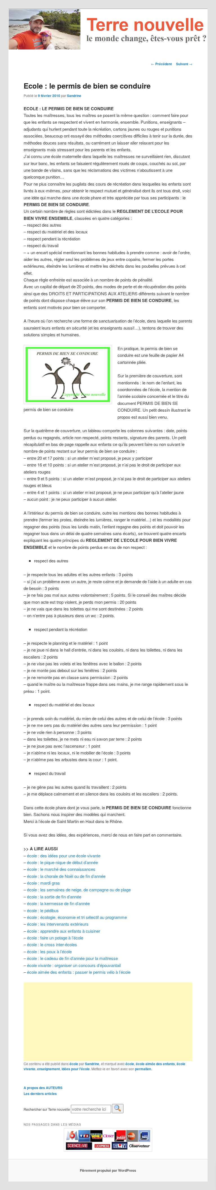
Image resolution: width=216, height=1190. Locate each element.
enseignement (48, 1068)
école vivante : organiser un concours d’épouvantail (74, 965)
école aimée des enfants (155, 1063)
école (73, 1063)
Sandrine (74, 95)
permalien (143, 1068)
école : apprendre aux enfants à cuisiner (63, 931)
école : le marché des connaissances (61, 869)
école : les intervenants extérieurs (58, 924)
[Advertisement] (108, 1021)
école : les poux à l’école (49, 951)
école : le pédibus (43, 910)
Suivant (184, 63)
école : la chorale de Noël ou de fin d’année (66, 876)
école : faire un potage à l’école (55, 938)
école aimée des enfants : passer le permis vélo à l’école (78, 972)
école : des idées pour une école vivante (63, 855)
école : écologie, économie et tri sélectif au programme (77, 917)
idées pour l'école (76, 1068)
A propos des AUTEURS (43, 1087)
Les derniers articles (40, 1093)
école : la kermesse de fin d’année (58, 903)
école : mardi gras (43, 883)
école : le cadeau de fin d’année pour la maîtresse (72, 958)
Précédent (161, 63)
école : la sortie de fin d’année (54, 897)
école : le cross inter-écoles (52, 944)
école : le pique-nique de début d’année (62, 862)
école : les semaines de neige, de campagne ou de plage (79, 890)
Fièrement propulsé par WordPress (108, 1170)
